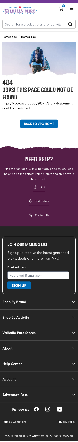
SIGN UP (19, 285)
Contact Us (42, 215)
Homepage (9, 37)
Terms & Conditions (14, 422)
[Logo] (19, 10)
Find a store (42, 201)
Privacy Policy (67, 422)
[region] (36, 409)
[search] (70, 24)
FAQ (42, 187)
